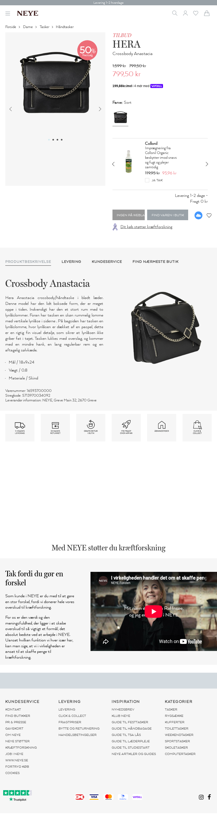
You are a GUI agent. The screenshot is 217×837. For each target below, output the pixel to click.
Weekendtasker (179, 735)
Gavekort (14, 728)
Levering (66, 709)
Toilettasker (176, 728)
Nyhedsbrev (123, 709)
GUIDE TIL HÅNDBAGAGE (132, 728)
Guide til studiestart (131, 747)
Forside (11, 27)
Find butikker (17, 716)
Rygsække (174, 716)
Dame (28, 27)
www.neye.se (16, 760)
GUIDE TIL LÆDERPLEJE (131, 741)
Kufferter (174, 722)
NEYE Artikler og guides (134, 754)
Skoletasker (176, 747)
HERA (126, 44)
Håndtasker (65, 27)
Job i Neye (14, 754)
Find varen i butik (168, 215)
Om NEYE (13, 735)
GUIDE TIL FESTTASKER (130, 722)
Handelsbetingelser (77, 735)
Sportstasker (177, 741)
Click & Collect (72, 716)
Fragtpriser (69, 722)
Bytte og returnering (79, 728)
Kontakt (13, 709)
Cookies (12, 773)
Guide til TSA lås (126, 735)
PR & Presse (15, 722)
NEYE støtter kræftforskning (21, 744)
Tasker (45, 27)
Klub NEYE (121, 716)
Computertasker (180, 754)
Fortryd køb (17, 766)
